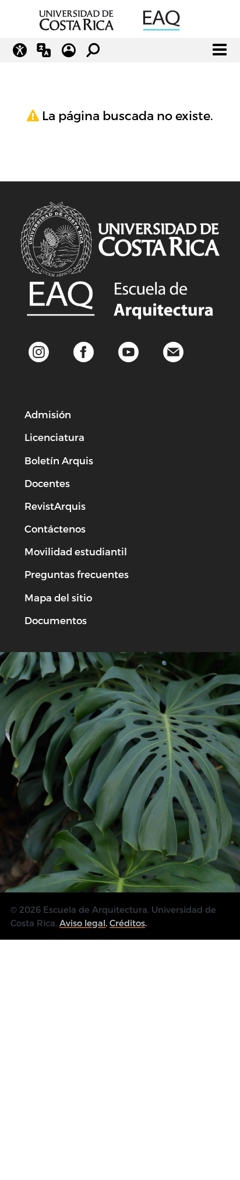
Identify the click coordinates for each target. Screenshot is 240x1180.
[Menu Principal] (219, 49)
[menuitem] (47, 414)
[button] (173, 352)
